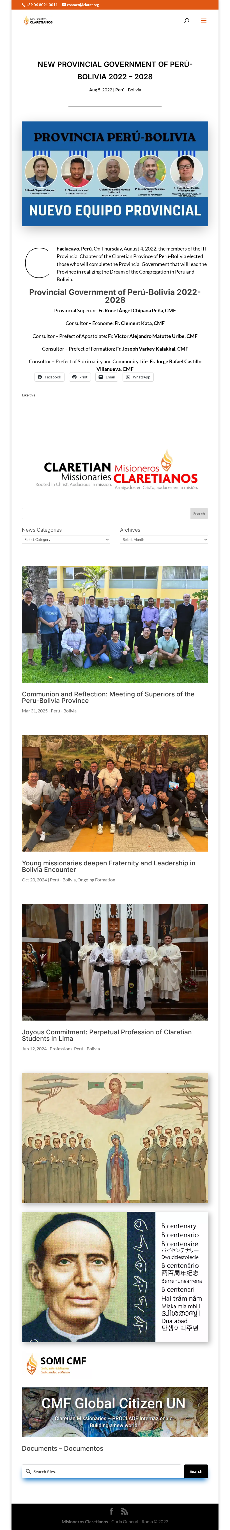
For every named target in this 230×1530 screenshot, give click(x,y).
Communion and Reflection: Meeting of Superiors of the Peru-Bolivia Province (108, 697)
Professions (61, 1048)
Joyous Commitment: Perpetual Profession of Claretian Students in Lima (107, 1035)
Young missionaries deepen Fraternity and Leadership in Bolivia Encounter (109, 866)
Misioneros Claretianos (85, 1521)
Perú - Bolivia (128, 89)
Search (196, 1471)
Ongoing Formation (96, 879)
